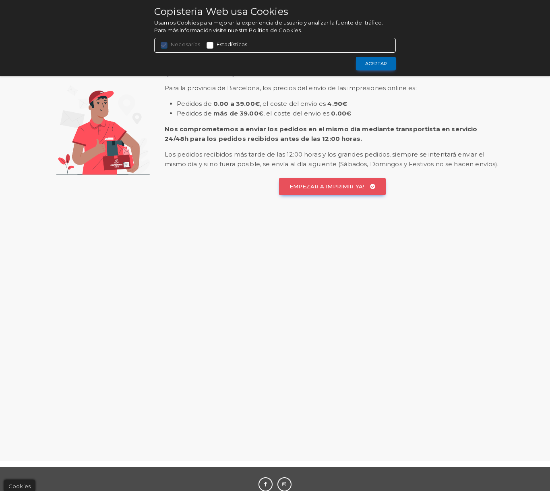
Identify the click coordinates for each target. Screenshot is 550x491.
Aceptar (376, 63)
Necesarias (186, 44)
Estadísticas (232, 44)
